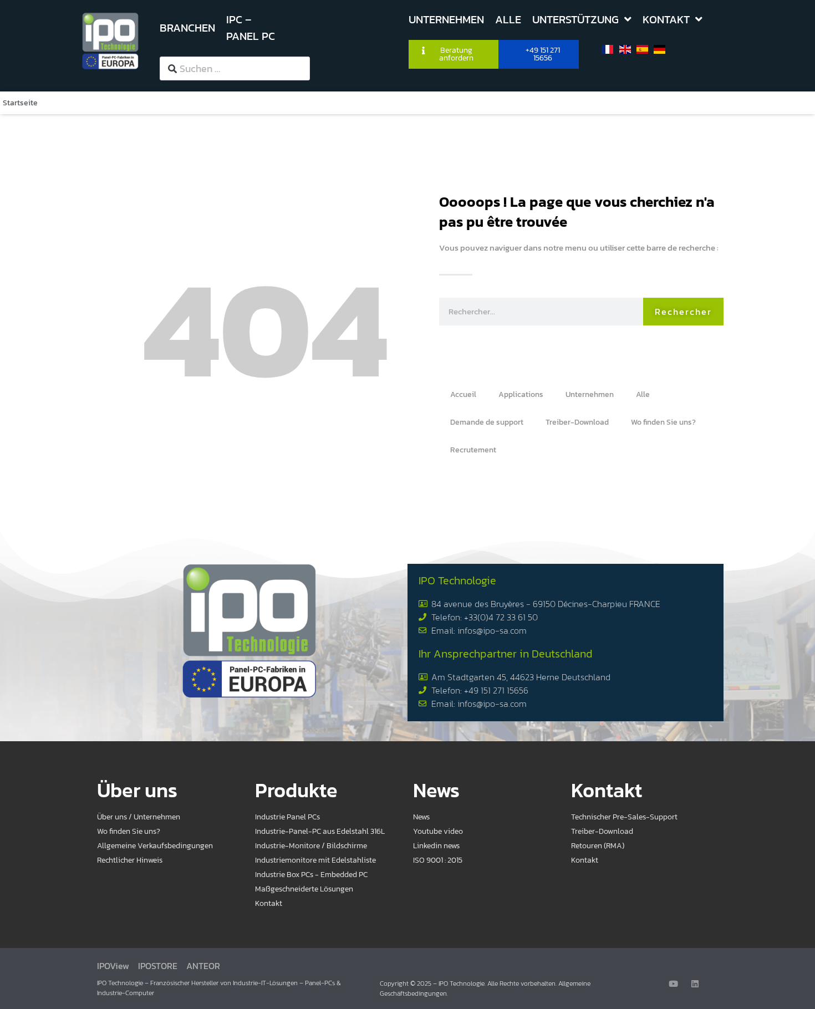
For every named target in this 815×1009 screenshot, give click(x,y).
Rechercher (683, 311)
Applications (520, 394)
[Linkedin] (695, 984)
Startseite (20, 102)
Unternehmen (590, 394)
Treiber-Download (577, 422)
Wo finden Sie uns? (663, 422)
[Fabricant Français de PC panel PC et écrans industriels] (110, 41)
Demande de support (486, 422)
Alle (643, 394)
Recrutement (473, 450)
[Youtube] (673, 984)
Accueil (463, 394)
